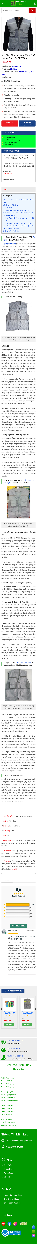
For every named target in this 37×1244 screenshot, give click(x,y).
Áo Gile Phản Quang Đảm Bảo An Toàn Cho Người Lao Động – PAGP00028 (9, 1013)
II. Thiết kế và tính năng (10, 205)
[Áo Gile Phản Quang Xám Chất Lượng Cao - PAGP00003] (9, 938)
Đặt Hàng (9, 122)
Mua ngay (27, 122)
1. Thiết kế (8, 208)
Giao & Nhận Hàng (11, 1199)
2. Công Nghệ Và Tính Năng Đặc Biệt (17, 210)
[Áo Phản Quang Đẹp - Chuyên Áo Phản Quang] (18, 3)
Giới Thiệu (8, 1165)
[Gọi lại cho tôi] (33, 1231)
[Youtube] (3, 1223)
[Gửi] (32, 10)
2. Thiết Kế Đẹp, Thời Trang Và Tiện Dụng (18, 223)
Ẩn (10, 196)
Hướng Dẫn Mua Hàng (13, 1195)
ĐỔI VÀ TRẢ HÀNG (13, 1048)
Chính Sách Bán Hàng (12, 1203)
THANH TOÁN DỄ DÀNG (15, 1056)
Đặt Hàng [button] (9, 1024)
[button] (2, 3)
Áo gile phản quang (8, 244)
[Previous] (1, 1013)
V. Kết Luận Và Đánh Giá (11, 231)
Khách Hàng (9, 1169)
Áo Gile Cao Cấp (24, 663)
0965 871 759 (7, 174)
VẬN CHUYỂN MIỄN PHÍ (15, 1040)
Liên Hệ (7, 1177)
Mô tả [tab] (5, 189)
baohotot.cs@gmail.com (22, 1141)
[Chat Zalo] (33, 1227)
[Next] (35, 1013)
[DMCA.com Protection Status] (23, 1223)
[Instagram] (15, 1223)
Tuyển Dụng (8, 1173)
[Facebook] (9, 1223)
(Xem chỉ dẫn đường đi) (20, 158)
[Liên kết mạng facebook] (33, 1235)
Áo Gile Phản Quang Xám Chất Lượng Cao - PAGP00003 (23, 938)
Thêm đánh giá (18, 926)
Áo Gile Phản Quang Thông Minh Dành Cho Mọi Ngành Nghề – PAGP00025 (27, 1013)
